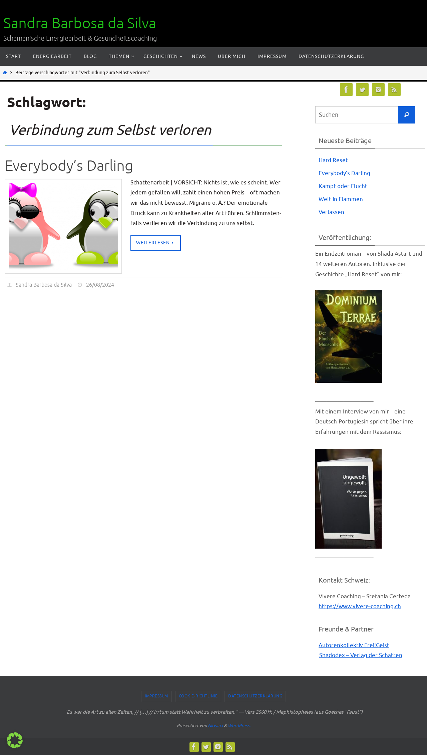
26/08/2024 (100, 285)
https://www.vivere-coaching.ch (360, 606)
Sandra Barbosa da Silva (79, 23)
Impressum (156, 696)
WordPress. (239, 725)
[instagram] (378, 89)
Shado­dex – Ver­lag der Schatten (360, 655)
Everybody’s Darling (69, 166)
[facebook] (346, 89)
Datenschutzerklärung (255, 696)
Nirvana (215, 725)
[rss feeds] (394, 89)
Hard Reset (333, 160)
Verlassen (331, 212)
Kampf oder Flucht (343, 186)
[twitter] (362, 89)
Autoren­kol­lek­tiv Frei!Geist (354, 645)
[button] (14, 740)
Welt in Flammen (341, 199)
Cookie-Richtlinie (198, 696)
